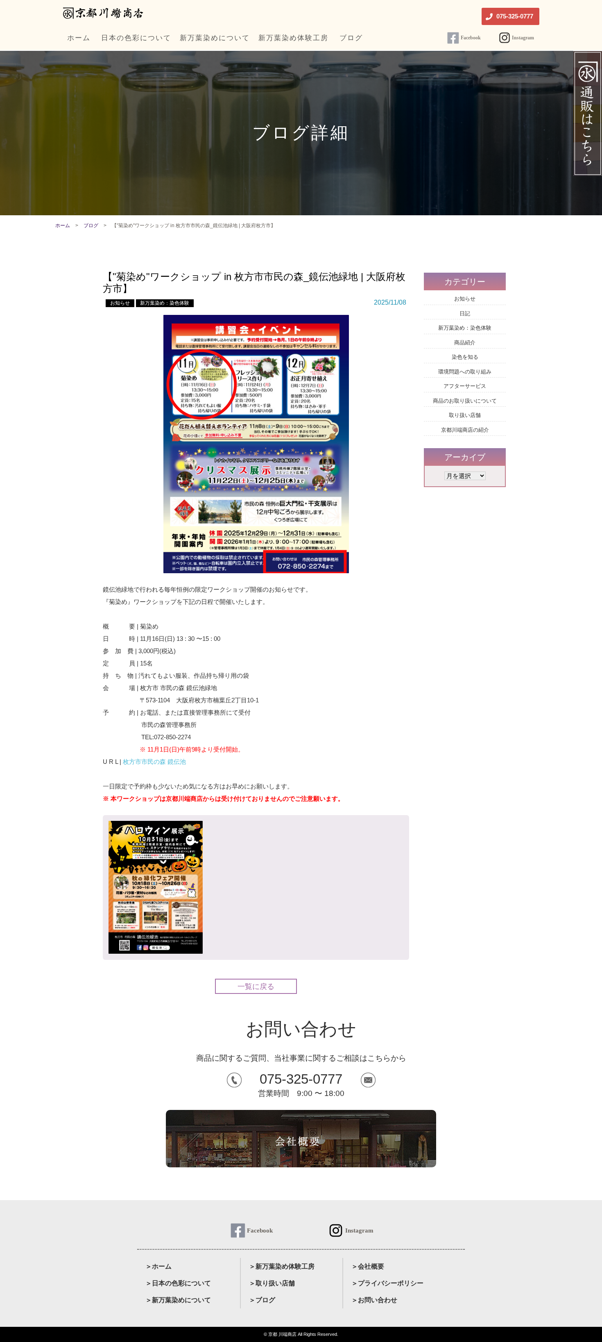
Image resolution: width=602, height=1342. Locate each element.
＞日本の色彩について (178, 1283)
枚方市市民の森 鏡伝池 (154, 761)
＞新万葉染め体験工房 (282, 1266)
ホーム (62, 225)
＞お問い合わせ (374, 1299)
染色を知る (465, 357)
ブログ (91, 225)
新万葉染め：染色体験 (164, 303)
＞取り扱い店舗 (272, 1283)
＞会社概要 (367, 1266)
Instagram (523, 38)
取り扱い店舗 (465, 415)
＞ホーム (158, 1266)
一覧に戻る (256, 986)
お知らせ (120, 303)
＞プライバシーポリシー (387, 1283)
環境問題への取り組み (464, 372)
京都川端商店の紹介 (465, 430)
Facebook (471, 38)
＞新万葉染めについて (178, 1299)
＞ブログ (262, 1299)
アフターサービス (465, 386)
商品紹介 (464, 342)
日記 (464, 313)
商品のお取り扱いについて (465, 401)
